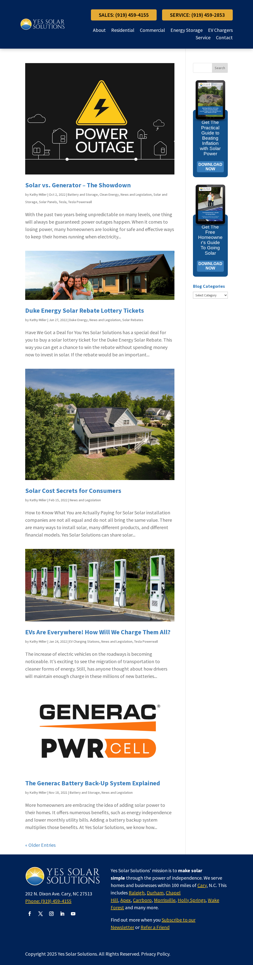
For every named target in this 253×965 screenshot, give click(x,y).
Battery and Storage (83, 194)
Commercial (152, 30)
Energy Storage (186, 30)
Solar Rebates (132, 320)
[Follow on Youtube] (73, 913)
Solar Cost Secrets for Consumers (73, 490)
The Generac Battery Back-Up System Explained (92, 783)
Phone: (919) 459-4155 (48, 901)
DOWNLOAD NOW (210, 166)
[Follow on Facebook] (29, 913)
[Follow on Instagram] (51, 913)
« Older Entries (40, 845)
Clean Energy (109, 194)
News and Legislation (136, 194)
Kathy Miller (38, 194)
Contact (224, 38)
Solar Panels (48, 202)
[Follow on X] (40, 913)
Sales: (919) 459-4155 (124, 15)
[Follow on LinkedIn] (62, 913)
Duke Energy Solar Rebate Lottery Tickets (84, 310)
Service (203, 38)
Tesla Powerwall (80, 202)
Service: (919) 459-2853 (197, 15)
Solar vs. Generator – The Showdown (78, 185)
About (99, 30)
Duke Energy (78, 320)
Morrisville (164, 900)
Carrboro (142, 900)
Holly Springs (192, 900)
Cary (202, 885)
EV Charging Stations (84, 641)
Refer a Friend (155, 927)
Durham (155, 892)
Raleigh (137, 892)
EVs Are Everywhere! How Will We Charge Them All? (97, 632)
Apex (125, 900)
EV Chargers (220, 30)
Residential (122, 30)
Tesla (62, 202)
